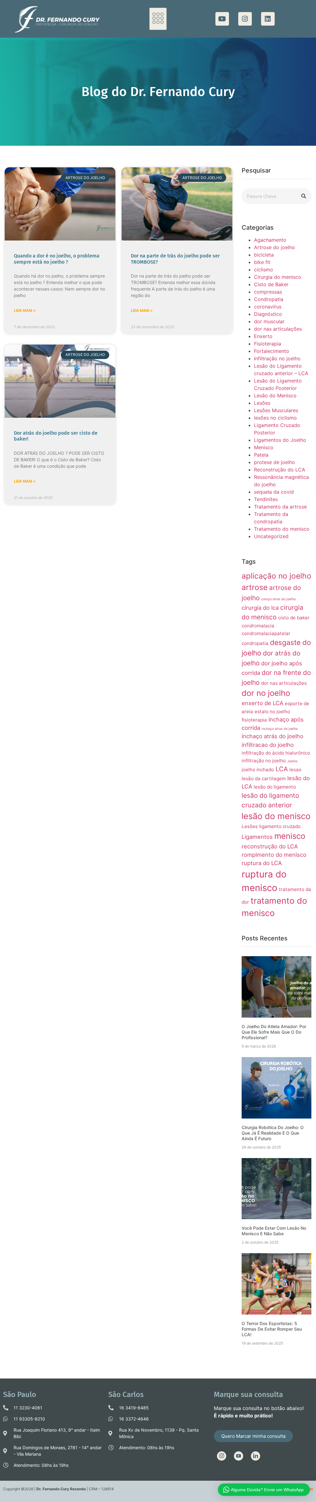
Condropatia (268, 299)
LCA (282, 769)
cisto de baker (294, 618)
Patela (261, 455)
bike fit (262, 262)
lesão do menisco (276, 816)
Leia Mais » (25, 310)
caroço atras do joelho (278, 599)
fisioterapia (254, 720)
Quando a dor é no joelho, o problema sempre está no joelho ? (56, 259)
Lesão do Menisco (275, 395)
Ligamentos (257, 836)
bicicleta (264, 255)
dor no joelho (266, 693)
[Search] (303, 196)
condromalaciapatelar (266, 633)
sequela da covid (274, 492)
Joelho (292, 761)
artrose (255, 587)
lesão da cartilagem (264, 778)
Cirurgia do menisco (277, 277)
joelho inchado (258, 769)
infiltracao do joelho (268, 744)
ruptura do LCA (262, 863)
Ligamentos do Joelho (280, 440)
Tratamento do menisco (282, 529)
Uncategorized (271, 536)
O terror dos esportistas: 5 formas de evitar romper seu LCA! (272, 1329)
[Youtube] (222, 19)
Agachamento (270, 240)
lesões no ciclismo (275, 418)
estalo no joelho (272, 711)
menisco (289, 836)
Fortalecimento (271, 351)
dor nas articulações (278, 329)
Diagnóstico (268, 314)
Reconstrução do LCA (279, 469)
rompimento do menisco (274, 854)
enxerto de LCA (262, 703)
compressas (268, 292)
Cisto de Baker (271, 284)
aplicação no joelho (276, 575)
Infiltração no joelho (277, 358)
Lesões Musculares (276, 410)
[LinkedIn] (255, 1456)
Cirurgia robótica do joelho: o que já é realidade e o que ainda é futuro (273, 1133)
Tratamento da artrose (280, 507)
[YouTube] (238, 1456)
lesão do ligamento (275, 787)
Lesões (262, 403)
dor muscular (269, 321)
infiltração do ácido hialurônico (276, 753)
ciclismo (263, 269)
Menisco (263, 447)
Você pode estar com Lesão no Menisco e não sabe (274, 1230)
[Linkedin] (268, 19)
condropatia (255, 643)
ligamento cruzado (280, 826)
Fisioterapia (267, 344)
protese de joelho (274, 462)
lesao (295, 769)
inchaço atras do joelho (280, 729)
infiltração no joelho (264, 761)
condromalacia (258, 626)
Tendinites (266, 499)
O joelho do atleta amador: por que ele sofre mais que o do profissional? (274, 1032)
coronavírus (267, 306)
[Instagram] (245, 19)
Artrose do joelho (274, 247)
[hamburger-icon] (158, 19)
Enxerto (263, 336)
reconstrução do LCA (270, 846)
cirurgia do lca (260, 607)
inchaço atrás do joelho (272, 736)
